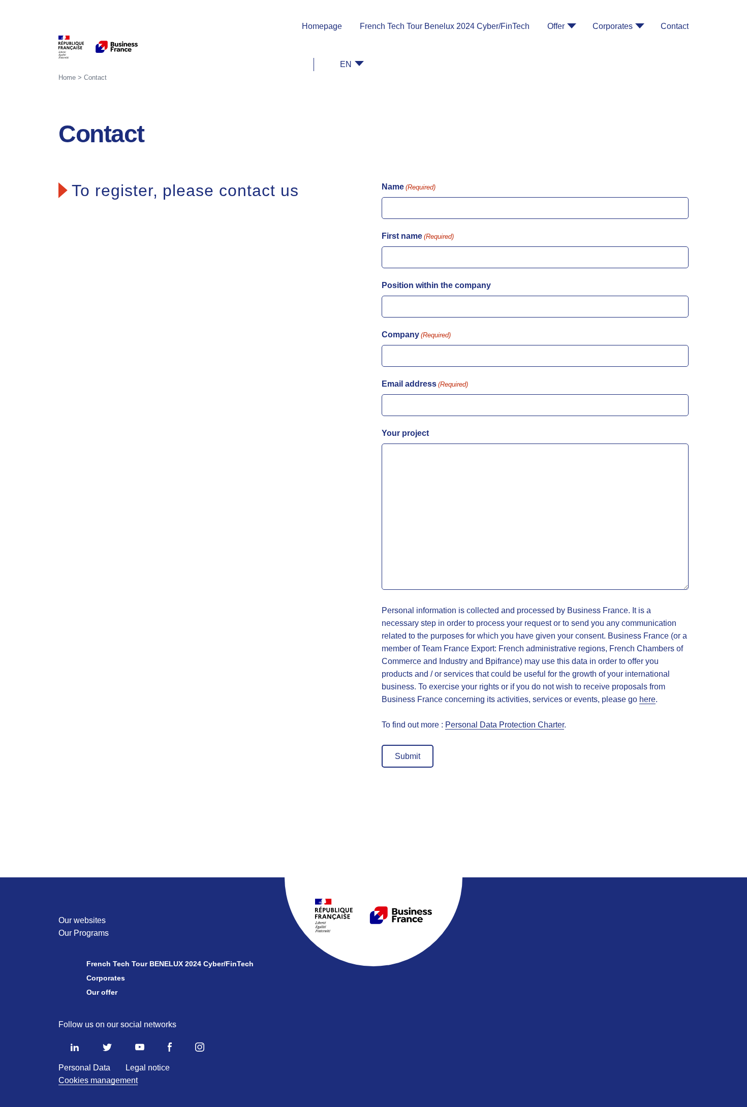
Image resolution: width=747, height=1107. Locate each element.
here (647, 699)
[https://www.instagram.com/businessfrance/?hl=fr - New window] (199, 1048)
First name (418, 236)
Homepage (322, 26)
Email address (425, 383)
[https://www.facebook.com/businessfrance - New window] (169, 1048)
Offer (556, 26)
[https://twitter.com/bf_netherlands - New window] (107, 1048)
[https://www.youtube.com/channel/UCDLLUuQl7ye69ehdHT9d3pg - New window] (139, 1048)
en (346, 64)
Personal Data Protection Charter (504, 724)
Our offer (101, 992)
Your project (405, 433)
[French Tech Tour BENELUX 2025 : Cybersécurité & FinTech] (98, 47)
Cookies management (98, 1080)
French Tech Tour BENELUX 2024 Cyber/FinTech (170, 964)
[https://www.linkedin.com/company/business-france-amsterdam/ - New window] (74, 1048)
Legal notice (148, 1067)
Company (416, 334)
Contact (675, 26)
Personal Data (84, 1067)
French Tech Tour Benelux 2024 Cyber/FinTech (445, 26)
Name (408, 186)
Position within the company (436, 285)
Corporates (613, 26)
